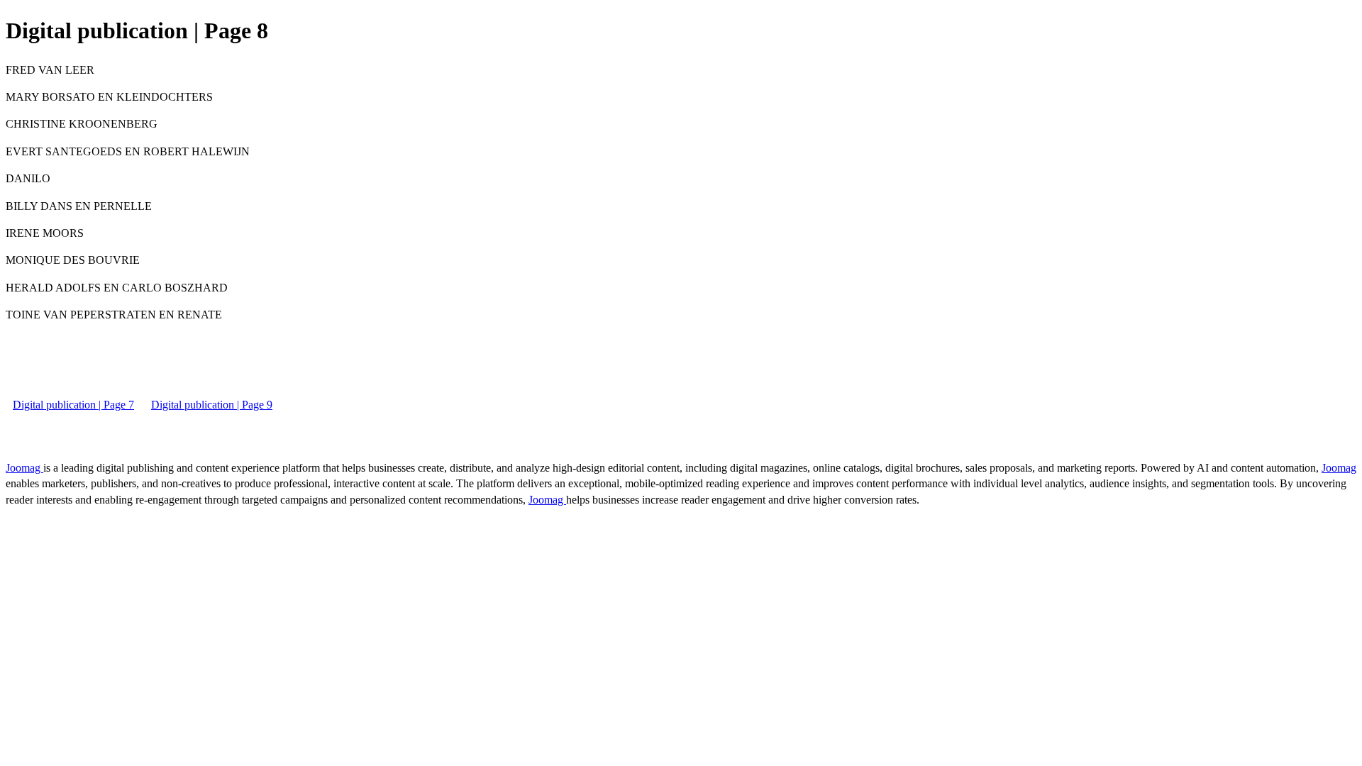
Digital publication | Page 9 (211, 405)
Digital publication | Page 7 (73, 405)
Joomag (24, 468)
